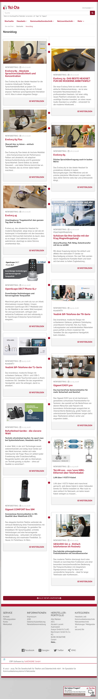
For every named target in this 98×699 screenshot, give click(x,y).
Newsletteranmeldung (36, 624)
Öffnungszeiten (9, 619)
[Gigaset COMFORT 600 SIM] (25, 490)
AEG (52, 622)
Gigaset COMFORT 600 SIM (20, 509)
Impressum (31, 617)
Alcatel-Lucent (57, 624)
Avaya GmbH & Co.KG (60, 629)
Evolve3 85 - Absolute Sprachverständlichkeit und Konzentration (20, 73)
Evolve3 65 (59, 154)
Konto (5, 622)
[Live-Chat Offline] (79, 691)
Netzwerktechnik (65, 21)
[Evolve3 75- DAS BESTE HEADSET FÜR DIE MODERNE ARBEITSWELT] (73, 60)
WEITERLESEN (37, 101)
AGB (29, 619)
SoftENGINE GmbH (32, 661)
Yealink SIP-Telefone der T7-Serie (23, 367)
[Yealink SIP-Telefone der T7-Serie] (25, 346)
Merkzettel (7, 624)
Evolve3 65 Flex (13, 139)
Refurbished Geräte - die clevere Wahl (23, 432)
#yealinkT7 (9, 364)
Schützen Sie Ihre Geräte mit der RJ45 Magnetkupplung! (71, 237)
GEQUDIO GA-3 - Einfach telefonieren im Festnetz (67, 545)
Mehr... (53, 642)
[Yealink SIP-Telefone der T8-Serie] (73, 293)
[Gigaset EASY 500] (73, 366)
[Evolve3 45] (25, 197)
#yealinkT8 (58, 311)
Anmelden (87, 8)
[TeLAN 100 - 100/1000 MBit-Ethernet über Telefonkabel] (73, 451)
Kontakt (6, 617)
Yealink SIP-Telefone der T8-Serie (71, 314)
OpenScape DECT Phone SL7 (20, 288)
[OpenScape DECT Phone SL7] (25, 270)
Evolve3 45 (11, 215)
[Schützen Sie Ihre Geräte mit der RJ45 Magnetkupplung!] (73, 213)
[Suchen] (92, 13)
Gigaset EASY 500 (63, 385)
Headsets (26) (80, 617)
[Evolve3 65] (73, 136)
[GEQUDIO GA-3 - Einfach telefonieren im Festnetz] (73, 525)
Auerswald (55, 627)
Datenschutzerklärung (36, 622)
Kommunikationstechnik (41, 21)
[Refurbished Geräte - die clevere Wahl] (25, 412)
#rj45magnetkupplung (62, 232)
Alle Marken (56, 619)
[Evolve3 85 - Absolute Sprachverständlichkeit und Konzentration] (25, 52)
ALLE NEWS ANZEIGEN (49, 598)
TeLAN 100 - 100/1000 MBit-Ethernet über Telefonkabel (69, 471)
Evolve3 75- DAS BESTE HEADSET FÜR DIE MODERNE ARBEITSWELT (71, 79)
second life (79, 629)
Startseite (9, 21)
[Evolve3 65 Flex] (25, 121)
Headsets (21, 21)
